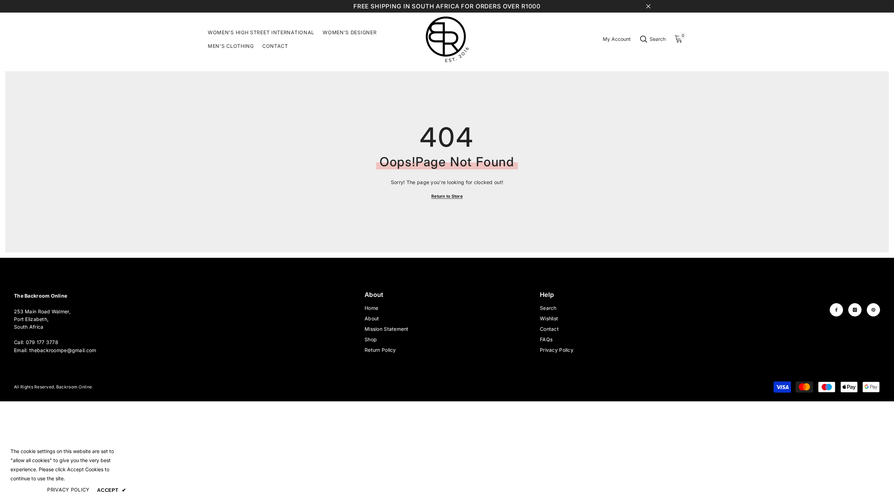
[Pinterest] (873, 309)
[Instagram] (855, 309)
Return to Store (447, 196)
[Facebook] (836, 309)
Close (648, 6)
